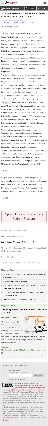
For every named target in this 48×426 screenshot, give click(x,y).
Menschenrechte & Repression (21, 248)
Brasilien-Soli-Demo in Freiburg (15, 281)
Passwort (24, 372)
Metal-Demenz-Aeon (11, 8)
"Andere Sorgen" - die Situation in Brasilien (19, 299)
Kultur (20, 251)
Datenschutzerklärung (20, 365)
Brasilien (11, 257)
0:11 (6, 34)
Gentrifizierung (34, 263)
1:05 (6, 198)
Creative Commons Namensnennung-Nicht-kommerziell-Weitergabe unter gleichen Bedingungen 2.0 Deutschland (23, 388)
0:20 (6, 102)
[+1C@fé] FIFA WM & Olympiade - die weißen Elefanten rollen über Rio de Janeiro (24, 286)
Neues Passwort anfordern (17, 379)
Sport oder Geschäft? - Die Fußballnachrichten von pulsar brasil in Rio (23, 293)
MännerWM (22, 263)
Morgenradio (17, 236)
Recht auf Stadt (40, 248)
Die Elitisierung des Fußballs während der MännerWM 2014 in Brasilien (24, 276)
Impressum (6, 365)
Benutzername (13, 372)
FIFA (15, 263)
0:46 (6, 171)
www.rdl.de (10, 418)
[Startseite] (16, 3)
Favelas (9, 263)
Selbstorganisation (9, 251)
